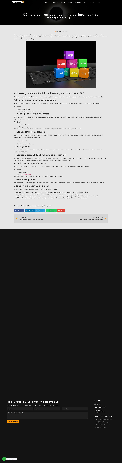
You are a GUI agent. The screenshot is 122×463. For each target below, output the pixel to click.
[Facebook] (95, 404)
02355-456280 (98, 410)
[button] (19, 210)
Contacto (99, 2)
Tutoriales (91, 2)
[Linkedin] (99, 404)
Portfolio (63, 2)
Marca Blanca (78, 2)
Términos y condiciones (100, 427)
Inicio (46, 2)
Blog (85, 2)
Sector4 (70, 2)
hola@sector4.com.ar (100, 412)
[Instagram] (97, 404)
